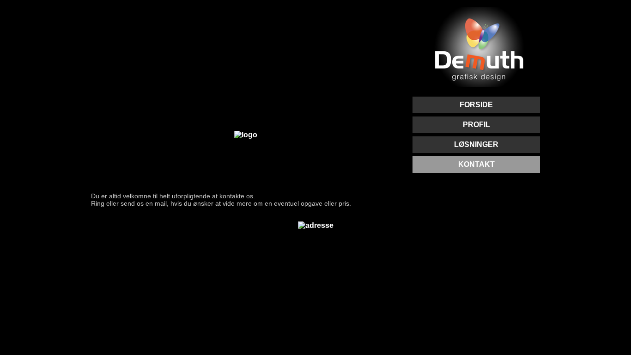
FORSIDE (476, 105)
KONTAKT (476, 164)
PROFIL (476, 125)
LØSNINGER (476, 144)
